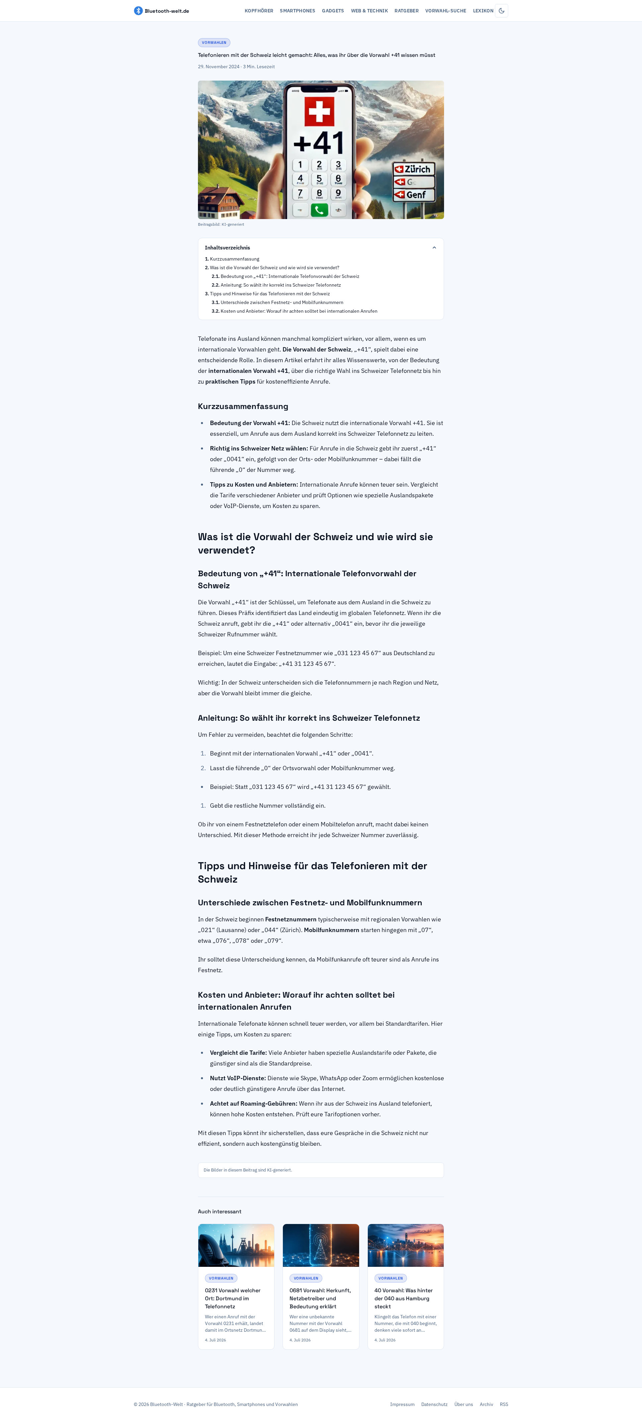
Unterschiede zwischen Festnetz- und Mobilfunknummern (282, 302)
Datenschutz (434, 1404)
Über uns (463, 1404)
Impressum (402, 1404)
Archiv (486, 1404)
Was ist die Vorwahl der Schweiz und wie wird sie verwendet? (274, 268)
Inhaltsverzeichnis (227, 247)
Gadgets (333, 11)
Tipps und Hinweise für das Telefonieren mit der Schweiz (270, 294)
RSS (504, 1404)
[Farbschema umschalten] (501, 10)
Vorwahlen (214, 42)
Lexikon (483, 11)
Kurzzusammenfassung (234, 259)
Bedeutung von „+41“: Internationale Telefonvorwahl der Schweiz (290, 276)
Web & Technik (369, 11)
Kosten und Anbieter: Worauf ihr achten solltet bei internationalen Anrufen (299, 311)
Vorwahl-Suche (445, 11)
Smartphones (297, 11)
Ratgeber (407, 11)
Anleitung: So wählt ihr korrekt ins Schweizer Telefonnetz (281, 285)
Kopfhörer (259, 11)
